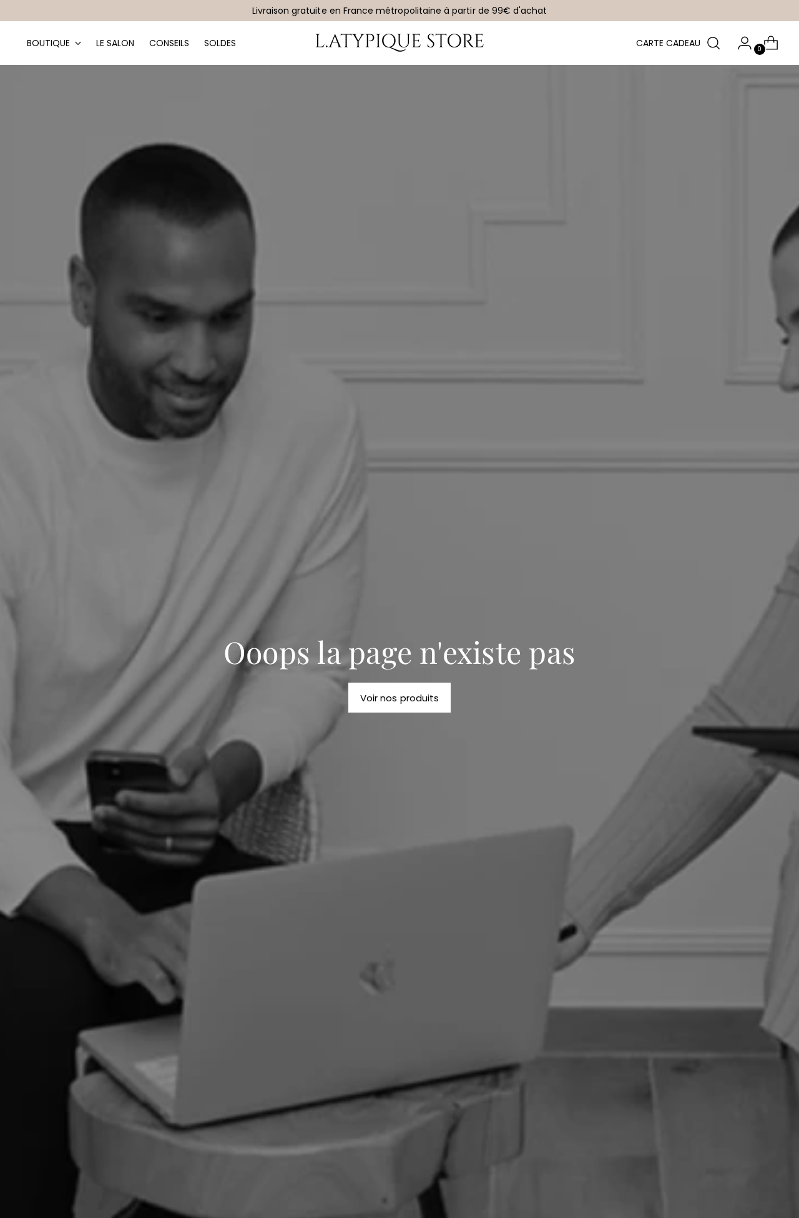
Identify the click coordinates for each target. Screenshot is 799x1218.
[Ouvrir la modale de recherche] (713, 43)
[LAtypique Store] (399, 43)
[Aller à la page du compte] (739, 43)
